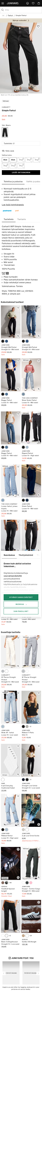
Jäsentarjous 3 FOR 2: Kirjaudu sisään (31, 841)
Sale (3, 119)
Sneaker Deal (6, 896)
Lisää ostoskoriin (21, 172)
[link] (27, 3)
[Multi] (2, 779)
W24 (5, 160)
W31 (21, 166)
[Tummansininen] (27, 500)
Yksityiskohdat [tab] (26, 555)
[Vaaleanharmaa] (2, 671)
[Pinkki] (30, 882)
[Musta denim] (23, 447)
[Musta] (5, 132)
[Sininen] (6, 341)
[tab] (13, 181)
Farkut (10, 15)
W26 (21, 160)
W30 (13, 166)
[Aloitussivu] (13, 3)
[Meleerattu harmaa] (27, 726)
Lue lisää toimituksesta (13, 204)
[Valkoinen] (6, 671)
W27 (29, 160)
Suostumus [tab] (9, 555)
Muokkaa (20, 604)
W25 (13, 160)
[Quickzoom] (18, 336)
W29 (5, 166)
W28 (37, 160)
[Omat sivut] (27, 3)
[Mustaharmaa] (2, 341)
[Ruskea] (2, 882)
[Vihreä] (27, 882)
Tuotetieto (8, 143)
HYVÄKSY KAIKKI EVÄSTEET (21, 597)
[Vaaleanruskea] (23, 935)
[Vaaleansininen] (27, 447)
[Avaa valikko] (3, 3)
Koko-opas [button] (10, 151)
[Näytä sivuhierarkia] (3, 15)
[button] (4, 973)
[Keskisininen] (2, 726)
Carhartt (6, 107)
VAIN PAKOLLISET (21, 611)
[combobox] (23, 10)
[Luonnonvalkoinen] (23, 882)
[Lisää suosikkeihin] (38, 26)
